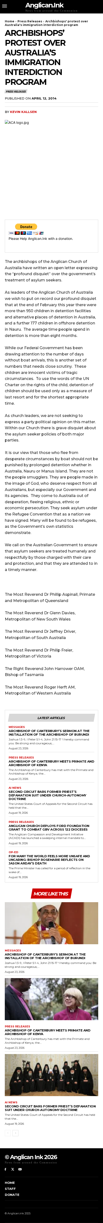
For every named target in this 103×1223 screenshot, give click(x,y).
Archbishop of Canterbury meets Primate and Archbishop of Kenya (51, 763)
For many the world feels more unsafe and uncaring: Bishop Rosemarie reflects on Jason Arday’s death (49, 859)
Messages (17, 727)
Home (9, 21)
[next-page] (15, 1133)
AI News (15, 787)
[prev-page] (8, 1133)
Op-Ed (13, 852)
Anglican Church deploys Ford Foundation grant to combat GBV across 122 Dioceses (49, 827)
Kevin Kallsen (23, 112)
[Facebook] (5, 1169)
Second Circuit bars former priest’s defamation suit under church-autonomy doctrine (47, 795)
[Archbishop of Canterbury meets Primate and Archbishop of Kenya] (51, 999)
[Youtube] (20, 1169)
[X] (12, 1169)
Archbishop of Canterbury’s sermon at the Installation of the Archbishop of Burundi (49, 732)
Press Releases (29, 21)
